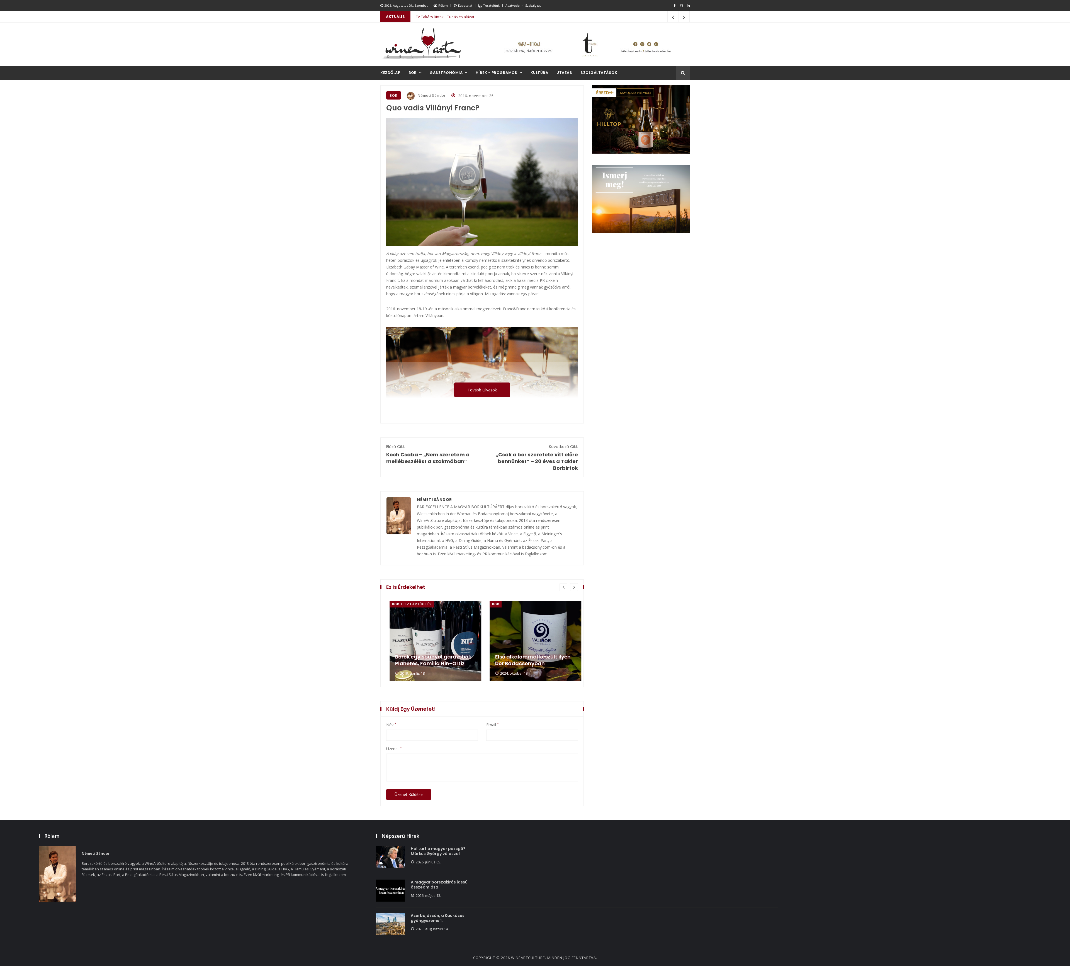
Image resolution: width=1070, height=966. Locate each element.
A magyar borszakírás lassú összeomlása (439, 885)
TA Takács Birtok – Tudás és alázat (445, 16)
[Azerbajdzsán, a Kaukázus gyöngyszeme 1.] (390, 924)
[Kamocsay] (641, 119)
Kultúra (539, 72)
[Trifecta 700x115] (588, 44)
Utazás (564, 72)
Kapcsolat (465, 5)
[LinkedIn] (688, 5)
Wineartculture (528, 957)
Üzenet (394, 748)
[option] (432, 641)
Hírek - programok (497, 72)
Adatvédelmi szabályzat (523, 5)
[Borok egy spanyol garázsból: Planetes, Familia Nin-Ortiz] (432, 641)
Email (492, 724)
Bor (412, 72)
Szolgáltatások (598, 72)
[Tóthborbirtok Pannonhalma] (641, 199)
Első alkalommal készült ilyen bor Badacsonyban (529, 660)
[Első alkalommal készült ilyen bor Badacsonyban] (532, 641)
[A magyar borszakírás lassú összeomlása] (390, 891)
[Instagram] (681, 5)
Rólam (443, 5)
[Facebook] (675, 5)
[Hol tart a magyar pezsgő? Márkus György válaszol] (390, 857)
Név (391, 724)
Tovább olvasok (482, 390)
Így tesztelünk (489, 5)
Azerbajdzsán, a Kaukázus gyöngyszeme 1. (438, 918)
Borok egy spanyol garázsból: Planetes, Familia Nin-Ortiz (430, 660)
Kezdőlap (390, 72)
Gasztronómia (446, 72)
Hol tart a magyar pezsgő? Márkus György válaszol (438, 851)
